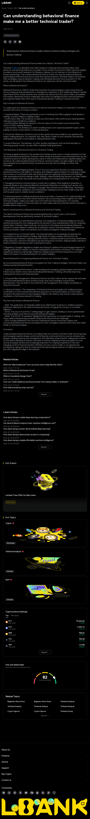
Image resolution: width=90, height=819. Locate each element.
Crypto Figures (13, 711)
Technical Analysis (67, 701)
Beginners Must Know (16, 701)
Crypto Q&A (12, 8)
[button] (82, 803)
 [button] (69, 3)
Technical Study (66, 711)
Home (4, 8)
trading (15, 68)
